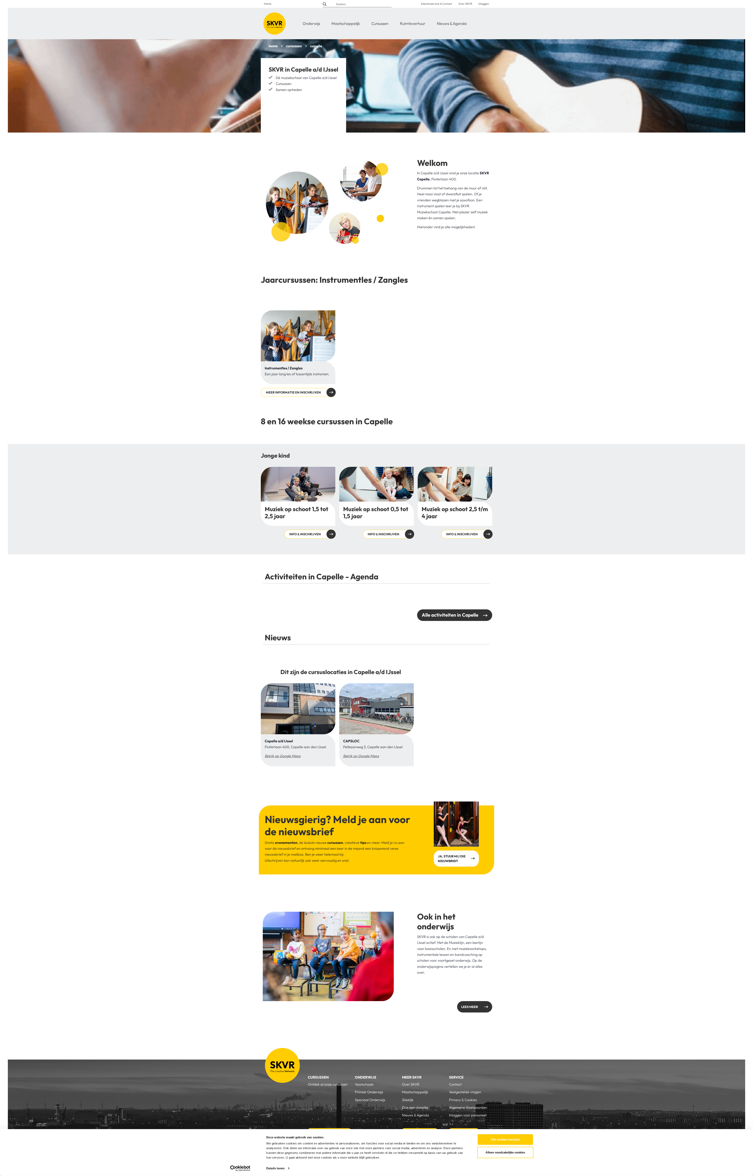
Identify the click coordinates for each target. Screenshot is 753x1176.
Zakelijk (408, 1100)
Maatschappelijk (345, 23)
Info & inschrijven (298, 503)
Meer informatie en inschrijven (293, 392)
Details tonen (275, 1168)
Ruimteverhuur (412, 23)
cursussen (294, 46)
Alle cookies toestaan (505, 1139)
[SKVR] (274, 23)
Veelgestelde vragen (465, 1092)
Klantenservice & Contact (436, 3)
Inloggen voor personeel (468, 1115)
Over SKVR (465, 3)
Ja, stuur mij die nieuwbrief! (452, 858)
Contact (455, 1084)
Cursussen (379, 23)
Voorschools (364, 1084)
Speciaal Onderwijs (370, 1100)
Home (267, 3)
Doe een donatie (415, 1107)
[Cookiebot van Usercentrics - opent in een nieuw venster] (240, 1168)
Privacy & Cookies (463, 1100)
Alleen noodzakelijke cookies (505, 1152)
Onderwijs (311, 23)
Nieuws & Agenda (452, 23)
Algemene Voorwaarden (468, 1107)
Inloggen (483, 3)
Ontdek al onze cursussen (327, 1084)
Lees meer (469, 1007)
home (273, 46)
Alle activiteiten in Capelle (450, 615)
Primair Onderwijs (369, 1092)
